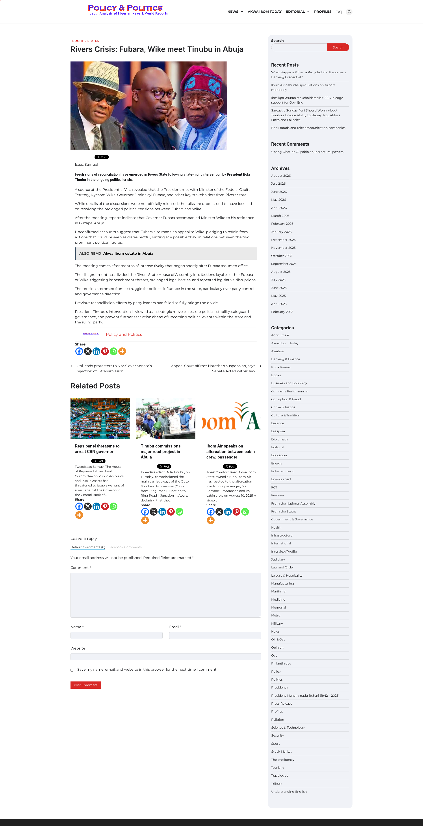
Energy (276, 463)
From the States (84, 41)
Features (278, 495)
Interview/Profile (284, 551)
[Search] (349, 12)
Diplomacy (279, 439)
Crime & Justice (283, 407)
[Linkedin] (96, 351)
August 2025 (281, 272)
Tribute (276, 784)
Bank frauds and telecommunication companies (308, 128)
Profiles (323, 11)
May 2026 (278, 200)
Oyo (274, 655)
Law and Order (282, 567)
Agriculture (280, 335)
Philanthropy (281, 663)
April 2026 (279, 208)
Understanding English (289, 792)
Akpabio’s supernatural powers (319, 152)
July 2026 (278, 184)
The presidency (282, 760)
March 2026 (280, 216)
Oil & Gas (278, 639)
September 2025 (284, 264)
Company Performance (289, 391)
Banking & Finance (285, 359)
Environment (281, 479)
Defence (277, 423)
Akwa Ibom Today (265, 11)
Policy (276, 672)
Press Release (281, 703)
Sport (275, 744)
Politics (277, 679)
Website (77, 648)
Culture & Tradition (285, 415)
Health (276, 527)
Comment (80, 568)
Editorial (295, 11)
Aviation (277, 351)
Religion (277, 720)
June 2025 (279, 288)
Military (277, 624)
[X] (88, 351)
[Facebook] (79, 351)
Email (175, 627)
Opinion (277, 648)
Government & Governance (292, 519)
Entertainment (282, 471)
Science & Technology (288, 727)
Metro (275, 615)
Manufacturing (282, 583)
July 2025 (278, 280)
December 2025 (283, 240)
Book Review (281, 367)
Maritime (278, 591)
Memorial (278, 607)
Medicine (278, 599)
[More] (122, 351)
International (281, 543)
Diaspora (278, 431)
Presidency (279, 687)
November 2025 (283, 248)
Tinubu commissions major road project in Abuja (161, 452)
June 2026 (279, 192)
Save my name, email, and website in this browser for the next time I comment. (147, 669)
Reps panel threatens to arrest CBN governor (97, 449)
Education (279, 455)
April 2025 (279, 304)
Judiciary (278, 559)
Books (276, 375)
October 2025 (281, 256)
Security (277, 735)
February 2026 (282, 224)
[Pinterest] (105, 351)
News (233, 11)
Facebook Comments (125, 547)
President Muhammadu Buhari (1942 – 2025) (305, 696)
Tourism (277, 768)
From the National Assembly (293, 503)
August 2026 (281, 176)
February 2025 (282, 312)
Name (76, 627)
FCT (274, 487)
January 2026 (281, 232)
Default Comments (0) (87, 547)
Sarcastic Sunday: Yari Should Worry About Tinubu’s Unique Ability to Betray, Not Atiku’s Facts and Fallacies (305, 115)
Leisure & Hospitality (286, 575)
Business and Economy (289, 383)
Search (277, 41)
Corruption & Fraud (286, 399)
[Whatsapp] (113, 351)
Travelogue (279, 776)
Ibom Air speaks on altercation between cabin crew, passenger (230, 452)
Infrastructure (281, 535)
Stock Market (281, 752)
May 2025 (278, 296)
